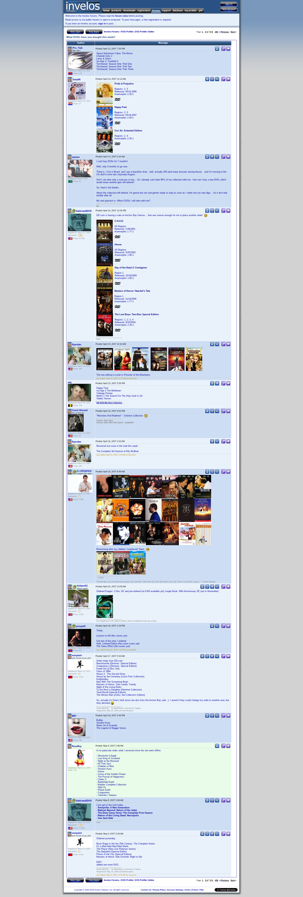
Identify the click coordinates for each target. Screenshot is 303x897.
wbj (70, 382)
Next (233, 32)
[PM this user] (217, 50)
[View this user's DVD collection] (217, 80)
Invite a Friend (191, 890)
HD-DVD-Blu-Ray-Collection (109, 403)
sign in (102, 23)
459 (216, 32)
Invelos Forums (111, 31)
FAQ (202, 890)
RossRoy (77, 746)
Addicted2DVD (84, 211)
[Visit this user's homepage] (212, 158)
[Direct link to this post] (223, 50)
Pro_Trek (77, 48)
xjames (76, 157)
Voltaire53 (82, 585)
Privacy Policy (159, 890)
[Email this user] (212, 80)
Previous (225, 32)
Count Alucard (79, 410)
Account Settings (175, 890)
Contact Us (146, 890)
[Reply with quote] (228, 50)
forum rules (121, 16)
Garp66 (76, 79)
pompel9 (80, 626)
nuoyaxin (77, 655)
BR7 (74, 716)
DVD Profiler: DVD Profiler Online (137, 31)
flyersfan (76, 344)
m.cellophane (84, 471)
